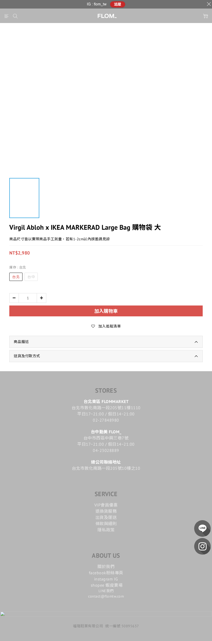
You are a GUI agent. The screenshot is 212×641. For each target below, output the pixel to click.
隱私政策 (106, 529)
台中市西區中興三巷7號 (106, 438)
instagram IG (106, 579)
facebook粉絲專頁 (106, 572)
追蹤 (117, 4)
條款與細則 (106, 523)
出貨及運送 (106, 517)
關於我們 (106, 566)
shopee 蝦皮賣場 (107, 585)
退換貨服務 (106, 511)
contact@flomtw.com (106, 596)
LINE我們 (106, 590)
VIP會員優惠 (106, 505)
